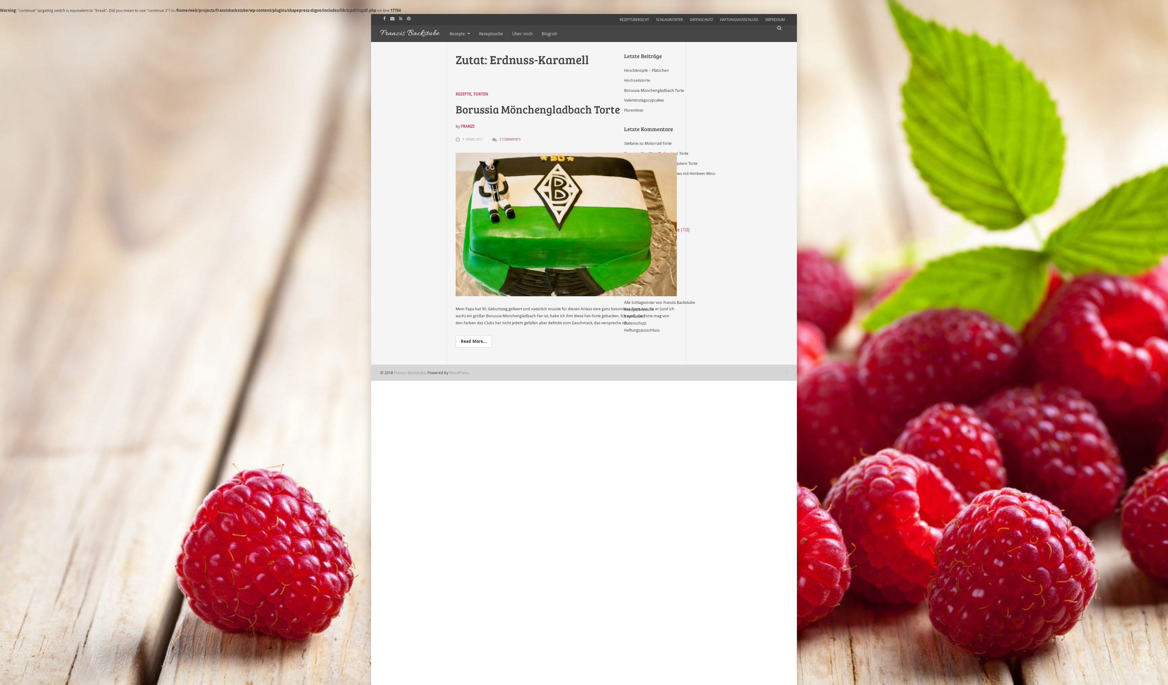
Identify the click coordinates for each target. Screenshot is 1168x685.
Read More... (474, 341)
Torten (480, 94)
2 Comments (510, 139)
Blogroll (549, 34)
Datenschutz (701, 19)
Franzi (467, 126)
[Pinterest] (409, 18)
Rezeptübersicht (634, 19)
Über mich (522, 34)
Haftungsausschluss (739, 19)
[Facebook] (385, 18)
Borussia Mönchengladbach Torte (538, 109)
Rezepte (457, 34)
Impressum (775, 19)
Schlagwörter (669, 19)
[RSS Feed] (401, 18)
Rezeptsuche (491, 34)
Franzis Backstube (410, 372)
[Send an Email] (393, 18)
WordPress (458, 372)
